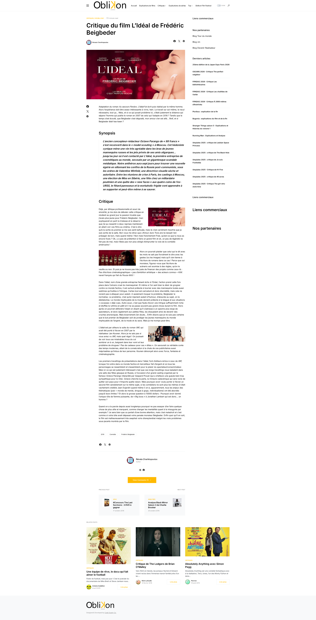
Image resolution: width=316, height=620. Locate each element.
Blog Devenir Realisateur (204, 48)
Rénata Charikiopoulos (100, 42)
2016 (102, 434)
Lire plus (124, 587)
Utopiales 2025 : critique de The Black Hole (211, 153)
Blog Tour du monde (202, 36)
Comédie (113, 434)
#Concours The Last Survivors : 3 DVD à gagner (122, 505)
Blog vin (196, 42)
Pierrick (194, 581)
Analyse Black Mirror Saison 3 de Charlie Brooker (158, 505)
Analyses (151, 499)
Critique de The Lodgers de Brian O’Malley (155, 565)
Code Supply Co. (110, 613)
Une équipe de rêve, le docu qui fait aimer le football (107, 573)
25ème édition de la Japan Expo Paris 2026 (211, 65)
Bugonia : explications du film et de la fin (210, 119)
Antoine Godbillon (98, 586)
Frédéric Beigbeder (128, 434)
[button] (87, 6)
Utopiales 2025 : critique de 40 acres (208, 177)
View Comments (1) (141, 480)
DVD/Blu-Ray (99, 18)
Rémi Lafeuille (147, 581)
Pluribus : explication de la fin (205, 111)
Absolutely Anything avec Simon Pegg (204, 565)
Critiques (90, 18)
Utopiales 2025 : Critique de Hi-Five (208, 170)
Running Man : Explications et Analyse (209, 136)
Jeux (115, 499)
